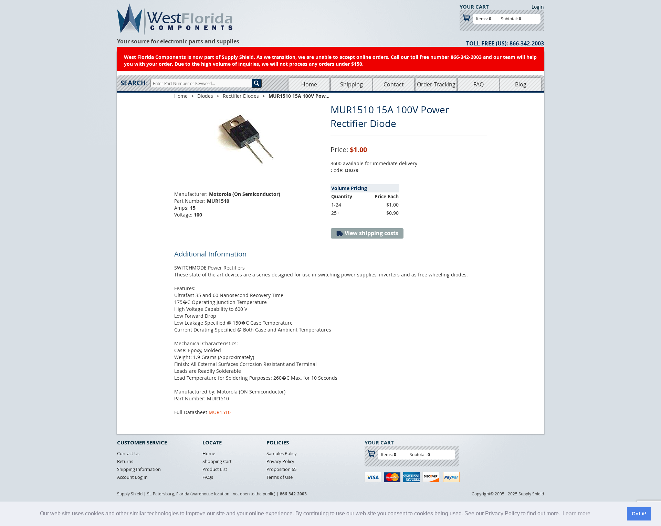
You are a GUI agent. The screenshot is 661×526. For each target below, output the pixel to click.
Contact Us (128, 453)
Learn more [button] (576, 513)
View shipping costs (370, 233)
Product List (214, 469)
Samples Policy (281, 453)
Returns (125, 461)
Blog (520, 84)
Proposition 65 (281, 469)
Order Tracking (436, 84)
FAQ (478, 84)
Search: (134, 83)
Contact (394, 84)
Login (538, 6)
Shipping (351, 84)
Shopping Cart (217, 461)
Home (309, 84)
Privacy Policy (280, 461)
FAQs (207, 477)
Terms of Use (279, 477)
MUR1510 (220, 412)
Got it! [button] (639, 513)
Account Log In (132, 477)
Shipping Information (139, 469)
